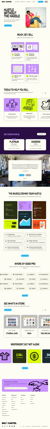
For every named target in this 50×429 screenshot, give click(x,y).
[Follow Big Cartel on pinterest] (11, 426)
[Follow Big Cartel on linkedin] (14, 426)
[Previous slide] (43, 93)
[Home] (7, 1)
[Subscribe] (26, 388)
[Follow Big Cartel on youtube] (9, 426)
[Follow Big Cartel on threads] (4, 426)
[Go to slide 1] (26, 178)
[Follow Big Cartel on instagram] (2, 426)
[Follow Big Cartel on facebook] (7, 426)
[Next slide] (45, 93)
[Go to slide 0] (24, 178)
